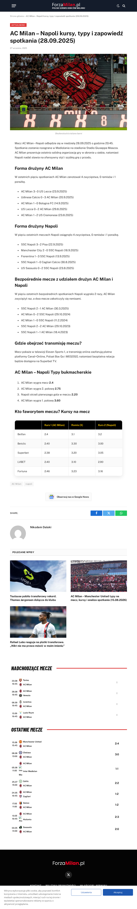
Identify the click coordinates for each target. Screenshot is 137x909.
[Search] (123, 6)
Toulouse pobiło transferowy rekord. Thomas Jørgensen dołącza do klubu (33, 598)
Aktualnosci (18, 25)
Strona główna (17, 16)
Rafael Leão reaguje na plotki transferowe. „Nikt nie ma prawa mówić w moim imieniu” (37, 644)
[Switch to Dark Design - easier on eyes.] (118, 5)
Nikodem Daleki (40, 527)
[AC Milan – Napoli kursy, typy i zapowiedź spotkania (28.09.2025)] (68, 92)
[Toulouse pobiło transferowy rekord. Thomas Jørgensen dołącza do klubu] (38, 576)
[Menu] (14, 6)
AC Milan (16, 484)
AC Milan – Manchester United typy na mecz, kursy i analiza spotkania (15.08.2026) (99, 598)
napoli (29, 484)
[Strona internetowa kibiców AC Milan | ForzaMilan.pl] (68, 6)
